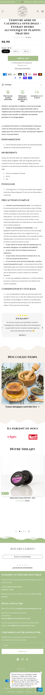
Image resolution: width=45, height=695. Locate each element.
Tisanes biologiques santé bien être (21, 406)
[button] (37, 11)
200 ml (26, 51)
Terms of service (11, 691)
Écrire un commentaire (22, 557)
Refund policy (29, 688)
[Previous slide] (2, 327)
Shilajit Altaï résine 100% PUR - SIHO (22, 498)
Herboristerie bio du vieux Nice (16, 688)
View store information (22, 68)
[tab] (18, 413)
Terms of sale (29, 691)
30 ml (6, 51)
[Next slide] (42, 327)
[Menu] (2, 11)
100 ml (15, 51)
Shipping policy (20, 691)
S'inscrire (22, 651)
